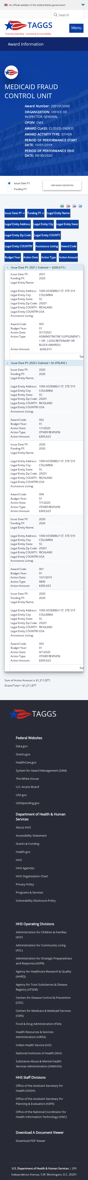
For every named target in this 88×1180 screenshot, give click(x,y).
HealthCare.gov (26, 762)
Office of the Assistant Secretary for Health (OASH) (39, 1088)
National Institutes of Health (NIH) (39, 1053)
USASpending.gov (27, 803)
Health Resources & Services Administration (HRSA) (34, 1034)
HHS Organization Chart (32, 876)
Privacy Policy (25, 884)
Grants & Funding (27, 844)
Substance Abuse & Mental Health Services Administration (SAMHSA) (39, 1063)
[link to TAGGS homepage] (33, 26)
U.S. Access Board (27, 787)
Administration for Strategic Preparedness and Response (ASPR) (44, 960)
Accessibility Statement (31, 835)
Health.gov (23, 852)
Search (64, 15)
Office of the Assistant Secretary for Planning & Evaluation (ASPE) (39, 1101)
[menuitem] (62, 205)
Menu (76, 27)
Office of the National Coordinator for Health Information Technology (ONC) (41, 1114)
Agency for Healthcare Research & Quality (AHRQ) (43, 973)
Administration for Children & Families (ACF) (41, 934)
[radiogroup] (24, 186)
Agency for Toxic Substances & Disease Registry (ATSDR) (41, 986)
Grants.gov (23, 754)
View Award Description (62, 185)
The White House (27, 779)
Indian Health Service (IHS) (33, 1045)
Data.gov (22, 746)
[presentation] (44, 446)
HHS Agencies (25, 868)
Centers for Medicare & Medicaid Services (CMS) (43, 1013)
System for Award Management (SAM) (41, 770)
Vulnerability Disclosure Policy (36, 900)
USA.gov (21, 795)
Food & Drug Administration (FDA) (38, 1024)
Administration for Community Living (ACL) (41, 947)
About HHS (23, 827)
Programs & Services (29, 892)
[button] (55, 14)
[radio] (18, 183)
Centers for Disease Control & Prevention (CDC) (43, 1000)
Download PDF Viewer (30, 1141)
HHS (19, 860)
